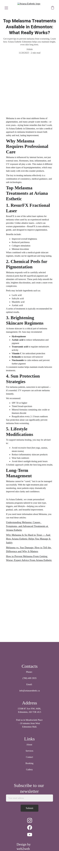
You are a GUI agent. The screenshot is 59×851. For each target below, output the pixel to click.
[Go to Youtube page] (29, 834)
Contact (29, 757)
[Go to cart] (52, 8)
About (29, 744)
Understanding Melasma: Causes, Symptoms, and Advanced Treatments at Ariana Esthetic (27, 526)
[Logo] (29, 653)
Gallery (29, 769)
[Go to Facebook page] (29, 827)
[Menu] (6, 8)
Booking (29, 763)
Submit (29, 808)
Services (29, 751)
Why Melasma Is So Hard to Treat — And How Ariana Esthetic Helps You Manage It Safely (28, 538)
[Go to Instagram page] (29, 820)
